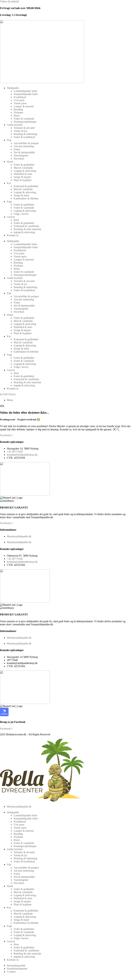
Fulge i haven (21, 213)
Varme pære (20, 103)
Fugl (9, 201)
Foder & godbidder (24, 164)
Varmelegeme (21, 155)
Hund (10, 161)
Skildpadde (13, 87)
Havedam (19, 158)
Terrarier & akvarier (24, 127)
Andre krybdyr (15, 124)
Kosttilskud (20, 97)
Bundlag (18, 109)
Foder (17, 149)
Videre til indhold (9, 1)
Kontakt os (13, 235)
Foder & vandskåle (24, 118)
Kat (9, 183)
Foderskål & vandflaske (26, 226)
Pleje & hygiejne (23, 180)
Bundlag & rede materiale (27, 229)
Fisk (9, 140)
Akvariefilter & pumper (26, 143)
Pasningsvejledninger (25, 121)
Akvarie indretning (24, 146)
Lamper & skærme (24, 106)
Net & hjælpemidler (24, 152)
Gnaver (11, 216)
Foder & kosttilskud (24, 137)
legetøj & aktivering (24, 232)
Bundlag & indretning (25, 134)
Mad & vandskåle (23, 167)
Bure (16, 219)
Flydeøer (18, 112)
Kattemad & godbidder (26, 186)
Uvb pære (19, 100)
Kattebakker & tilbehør (26, 198)
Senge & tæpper (22, 177)
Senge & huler (21, 195)
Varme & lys (20, 130)
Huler (17, 115)
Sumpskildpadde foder (26, 94)
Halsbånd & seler (23, 173)
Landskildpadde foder (25, 91)
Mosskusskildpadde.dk (19, 536)
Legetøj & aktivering (25, 170)
